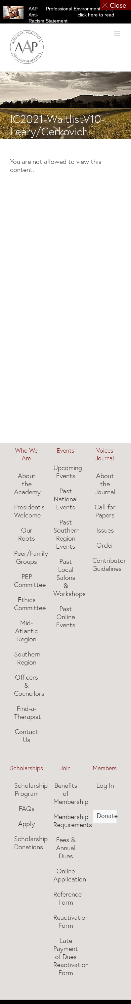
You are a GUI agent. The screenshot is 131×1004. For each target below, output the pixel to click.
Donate (105, 816)
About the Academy (26, 484)
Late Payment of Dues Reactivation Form (66, 957)
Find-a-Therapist (26, 712)
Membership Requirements (66, 821)
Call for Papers (105, 511)
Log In (105, 785)
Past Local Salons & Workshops (66, 577)
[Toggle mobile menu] (117, 33)
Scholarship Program (26, 789)
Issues (105, 530)
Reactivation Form (66, 921)
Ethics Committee (26, 604)
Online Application (66, 875)
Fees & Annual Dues (66, 848)
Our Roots (26, 534)
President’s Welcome (26, 511)
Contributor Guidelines (105, 564)
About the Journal (105, 484)
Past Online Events (65, 617)
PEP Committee (26, 581)
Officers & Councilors (26, 685)
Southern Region (26, 658)
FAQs (27, 809)
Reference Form (66, 898)
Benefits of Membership (66, 793)
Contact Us (26, 736)
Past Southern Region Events (66, 534)
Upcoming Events (66, 472)
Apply (26, 824)
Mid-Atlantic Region (26, 631)
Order (105, 545)
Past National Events (66, 499)
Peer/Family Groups (26, 557)
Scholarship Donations (26, 843)
